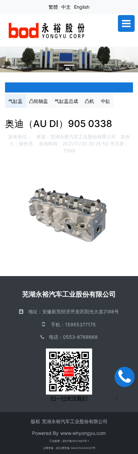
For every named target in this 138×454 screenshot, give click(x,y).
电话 (53, 337)
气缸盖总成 (66, 101)
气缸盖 (15, 101)
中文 (66, 7)
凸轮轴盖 (38, 101)
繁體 (53, 7)
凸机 (89, 101)
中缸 (105, 101)
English (81, 7)
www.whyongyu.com (83, 433)
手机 (55, 324)
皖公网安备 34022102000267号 (75, 448)
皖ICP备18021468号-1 (76, 441)
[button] (10, 59)
